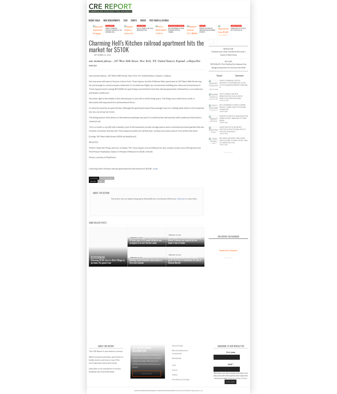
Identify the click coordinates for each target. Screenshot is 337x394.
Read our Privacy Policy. (237, 378)
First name (230, 352)
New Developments (180, 350)
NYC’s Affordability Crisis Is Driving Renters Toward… (176, 30)
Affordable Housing (176, 26)
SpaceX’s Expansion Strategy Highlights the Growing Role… (113, 30)
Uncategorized (106, 178)
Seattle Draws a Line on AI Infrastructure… (145, 29)
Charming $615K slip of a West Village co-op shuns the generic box (108, 261)
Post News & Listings (181, 379)
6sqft (155, 168)
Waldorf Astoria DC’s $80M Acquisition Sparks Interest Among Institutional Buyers (233, 118)
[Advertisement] (193, 8)
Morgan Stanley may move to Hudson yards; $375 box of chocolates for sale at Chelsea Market (184, 260)
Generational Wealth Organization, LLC (189, 390)
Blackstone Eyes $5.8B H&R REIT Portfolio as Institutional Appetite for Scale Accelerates (232, 129)
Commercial (177, 353)
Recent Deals (177, 346)
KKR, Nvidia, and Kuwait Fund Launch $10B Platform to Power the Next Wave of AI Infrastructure (233, 140)
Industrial (110, 26)
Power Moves (236, 26)
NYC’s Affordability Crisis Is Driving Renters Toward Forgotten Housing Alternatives (232, 107)
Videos (175, 375)
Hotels (202, 26)
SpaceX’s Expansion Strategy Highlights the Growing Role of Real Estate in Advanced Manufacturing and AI (233, 83)
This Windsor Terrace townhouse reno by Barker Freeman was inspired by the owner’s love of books (184, 240)
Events (175, 370)
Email (231, 364)
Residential (176, 358)
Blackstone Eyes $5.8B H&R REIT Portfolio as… (239, 29)
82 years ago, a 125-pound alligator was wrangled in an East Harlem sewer (146, 241)
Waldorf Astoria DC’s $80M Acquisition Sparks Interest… (207, 30)
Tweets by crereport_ (228, 250)
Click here (181, 199)
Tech (174, 365)
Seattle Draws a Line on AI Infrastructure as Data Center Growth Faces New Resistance (230, 96)
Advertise (147, 374)
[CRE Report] (117, 8)
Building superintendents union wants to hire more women (146, 261)
